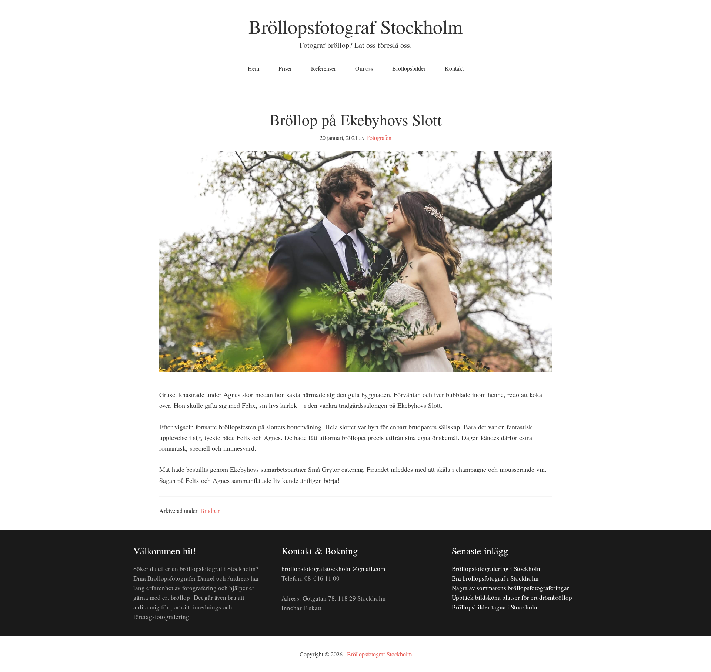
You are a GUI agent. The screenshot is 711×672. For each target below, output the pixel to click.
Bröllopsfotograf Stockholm (355, 26)
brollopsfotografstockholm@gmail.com (333, 568)
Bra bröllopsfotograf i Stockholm (495, 578)
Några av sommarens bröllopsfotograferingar (510, 588)
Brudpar (210, 510)
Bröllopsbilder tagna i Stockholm (495, 607)
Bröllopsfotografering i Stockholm (497, 568)
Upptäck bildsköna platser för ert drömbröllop (512, 597)
